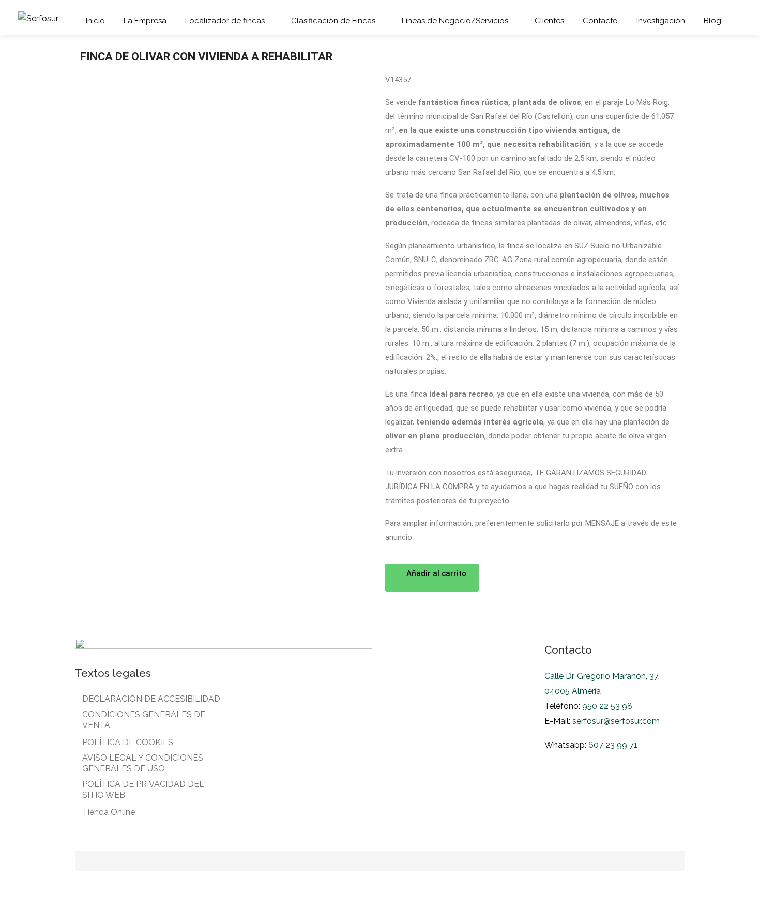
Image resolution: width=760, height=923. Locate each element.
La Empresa (145, 20)
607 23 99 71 (612, 745)
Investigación (660, 20)
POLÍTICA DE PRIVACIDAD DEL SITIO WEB (143, 789)
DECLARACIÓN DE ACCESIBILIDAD (151, 699)
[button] (432, 578)
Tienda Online (108, 812)
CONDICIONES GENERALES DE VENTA (143, 719)
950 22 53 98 (606, 706)
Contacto (600, 20)
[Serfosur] (38, 18)
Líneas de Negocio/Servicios (455, 20)
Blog (712, 20)
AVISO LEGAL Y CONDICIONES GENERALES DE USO (142, 763)
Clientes (549, 20)
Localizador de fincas (225, 20)
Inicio (95, 20)
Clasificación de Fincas (333, 20)
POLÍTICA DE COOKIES (127, 742)
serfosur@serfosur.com (616, 721)
